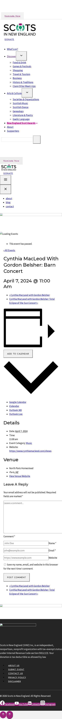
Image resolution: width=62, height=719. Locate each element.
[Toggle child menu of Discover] (21, 56)
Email (52, 550)
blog (8, 202)
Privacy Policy (17, 677)
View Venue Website (19, 476)
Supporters (13, 130)
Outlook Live (15, 414)
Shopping (18, 70)
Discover (11, 56)
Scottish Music (20, 103)
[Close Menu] (5, 189)
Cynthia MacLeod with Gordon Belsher (29, 295)
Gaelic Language (21, 119)
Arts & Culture (14, 93)
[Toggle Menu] (5, 180)
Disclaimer (14, 681)
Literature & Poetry (23, 115)
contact (10, 206)
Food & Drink (19, 62)
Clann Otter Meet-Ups (24, 86)
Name (52, 543)
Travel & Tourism (21, 74)
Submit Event (16, 669)
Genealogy (18, 111)
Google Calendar (17, 402)
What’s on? (12, 49)
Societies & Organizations (26, 99)
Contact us (15, 673)
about (9, 198)
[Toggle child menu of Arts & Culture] (27, 92)
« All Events (9, 250)
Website (53, 557)
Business (17, 78)
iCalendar (14, 406)
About (10, 127)
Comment (9, 536)
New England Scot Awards (21, 123)
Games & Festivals (22, 66)
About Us (13, 665)
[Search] (37, 140)
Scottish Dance (20, 107)
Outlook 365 (15, 410)
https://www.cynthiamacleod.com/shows (30, 451)
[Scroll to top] (3, 714)
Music (29, 443)
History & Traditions (23, 82)
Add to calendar (18, 353)
